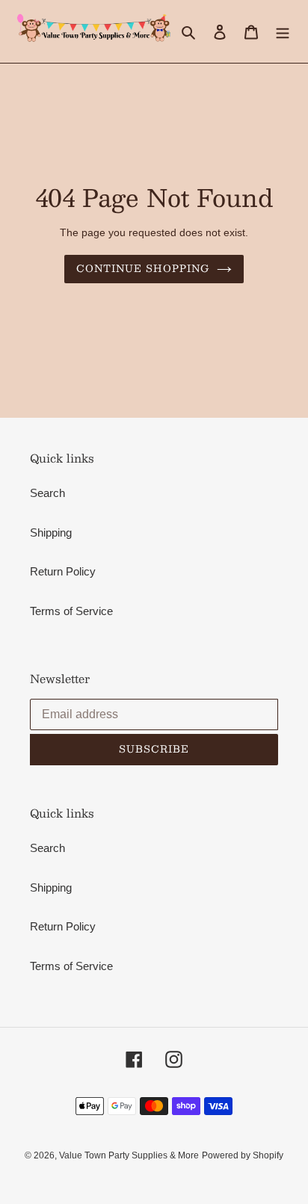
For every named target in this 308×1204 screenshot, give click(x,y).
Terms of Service (71, 611)
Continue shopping (143, 268)
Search (47, 493)
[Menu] (282, 32)
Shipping (51, 532)
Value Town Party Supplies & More (129, 1155)
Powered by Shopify (242, 1155)
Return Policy (63, 571)
